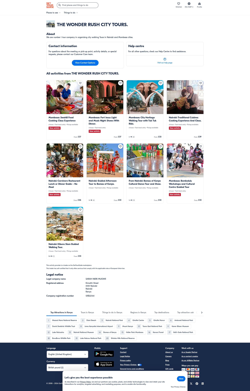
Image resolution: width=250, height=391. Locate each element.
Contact (123, 352)
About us (169, 352)
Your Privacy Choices (128, 365)
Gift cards (169, 369)
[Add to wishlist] (80, 83)
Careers (168, 356)
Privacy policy (125, 360)
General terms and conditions (132, 369)
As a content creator (190, 356)
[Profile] (199, 4)
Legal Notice (125, 356)
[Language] (189, 4)
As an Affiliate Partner (190, 360)
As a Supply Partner (189, 352)
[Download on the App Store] (104, 364)
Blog (167, 360)
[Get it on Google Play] (104, 354)
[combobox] (77, 5)
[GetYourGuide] (50, 5)
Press (167, 365)
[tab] (61, 312)
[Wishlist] (179, 4)
